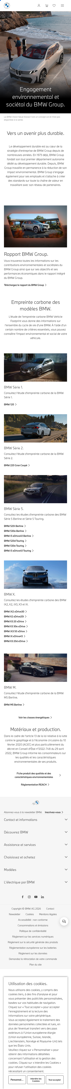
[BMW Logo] (7, 6)
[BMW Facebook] (22, 897)
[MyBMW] (39, 5)
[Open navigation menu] (62, 5)
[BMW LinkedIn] (42, 897)
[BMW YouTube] (36, 897)
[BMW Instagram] (29, 897)
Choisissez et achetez (19, 857)
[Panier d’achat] (46, 5)
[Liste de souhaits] (54, 5)
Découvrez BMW (16, 832)
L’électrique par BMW (19, 882)
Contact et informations (20, 820)
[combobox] (64, 921)
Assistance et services (20, 845)
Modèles (10, 870)
